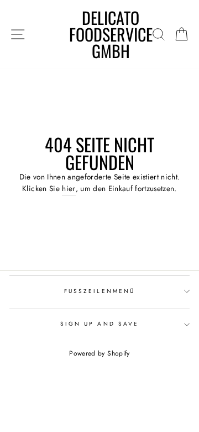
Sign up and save (99, 324)
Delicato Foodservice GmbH (111, 34)
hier (68, 188)
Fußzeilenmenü (99, 291)
